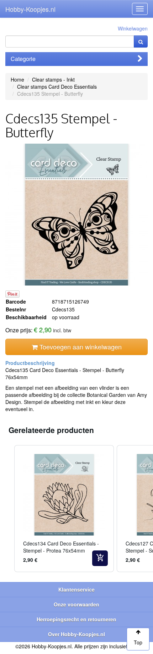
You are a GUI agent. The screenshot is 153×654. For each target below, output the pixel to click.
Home (17, 79)
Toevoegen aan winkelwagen (80, 346)
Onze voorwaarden (76, 604)
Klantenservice (76, 589)
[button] (7, 508)
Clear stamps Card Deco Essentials (57, 86)
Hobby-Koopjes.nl (30, 8)
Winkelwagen (133, 28)
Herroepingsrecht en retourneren (76, 619)
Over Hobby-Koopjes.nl (76, 634)
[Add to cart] (100, 558)
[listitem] (64, 508)
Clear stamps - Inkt (53, 79)
